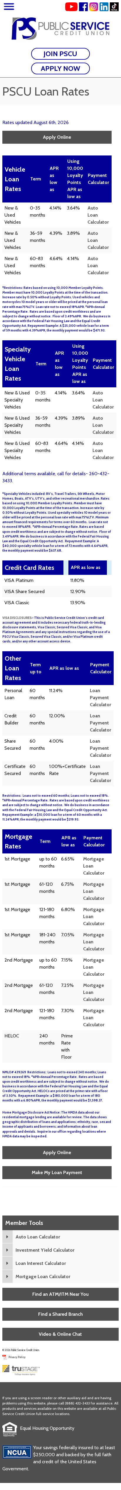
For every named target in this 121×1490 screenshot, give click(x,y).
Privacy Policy (17, 1356)
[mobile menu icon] (8, 7)
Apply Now (60, 68)
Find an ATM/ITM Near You (60, 1294)
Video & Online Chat (60, 1334)
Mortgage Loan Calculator (43, 1276)
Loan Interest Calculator (41, 1263)
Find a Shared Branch (60, 1314)
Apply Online (57, 137)
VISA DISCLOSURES (17, 618)
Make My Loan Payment (57, 1172)
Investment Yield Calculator (45, 1250)
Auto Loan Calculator (38, 1237)
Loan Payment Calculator (100, 697)
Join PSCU (60, 53)
